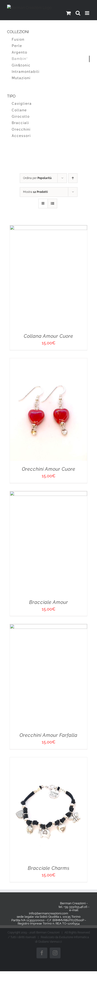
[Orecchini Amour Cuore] (70, 228)
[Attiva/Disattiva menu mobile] (87, 13)
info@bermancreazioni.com (48, 512)
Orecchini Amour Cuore (70, 286)
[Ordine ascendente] (72, 178)
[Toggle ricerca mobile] (78, 13)
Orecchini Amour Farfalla (70, 377)
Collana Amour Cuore (27, 286)
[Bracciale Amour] (27, 318)
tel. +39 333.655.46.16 (73, 506)
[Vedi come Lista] (52, 203)
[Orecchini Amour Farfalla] (70, 318)
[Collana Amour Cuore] (27, 228)
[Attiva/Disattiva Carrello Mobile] (68, 13)
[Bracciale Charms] (27, 409)
